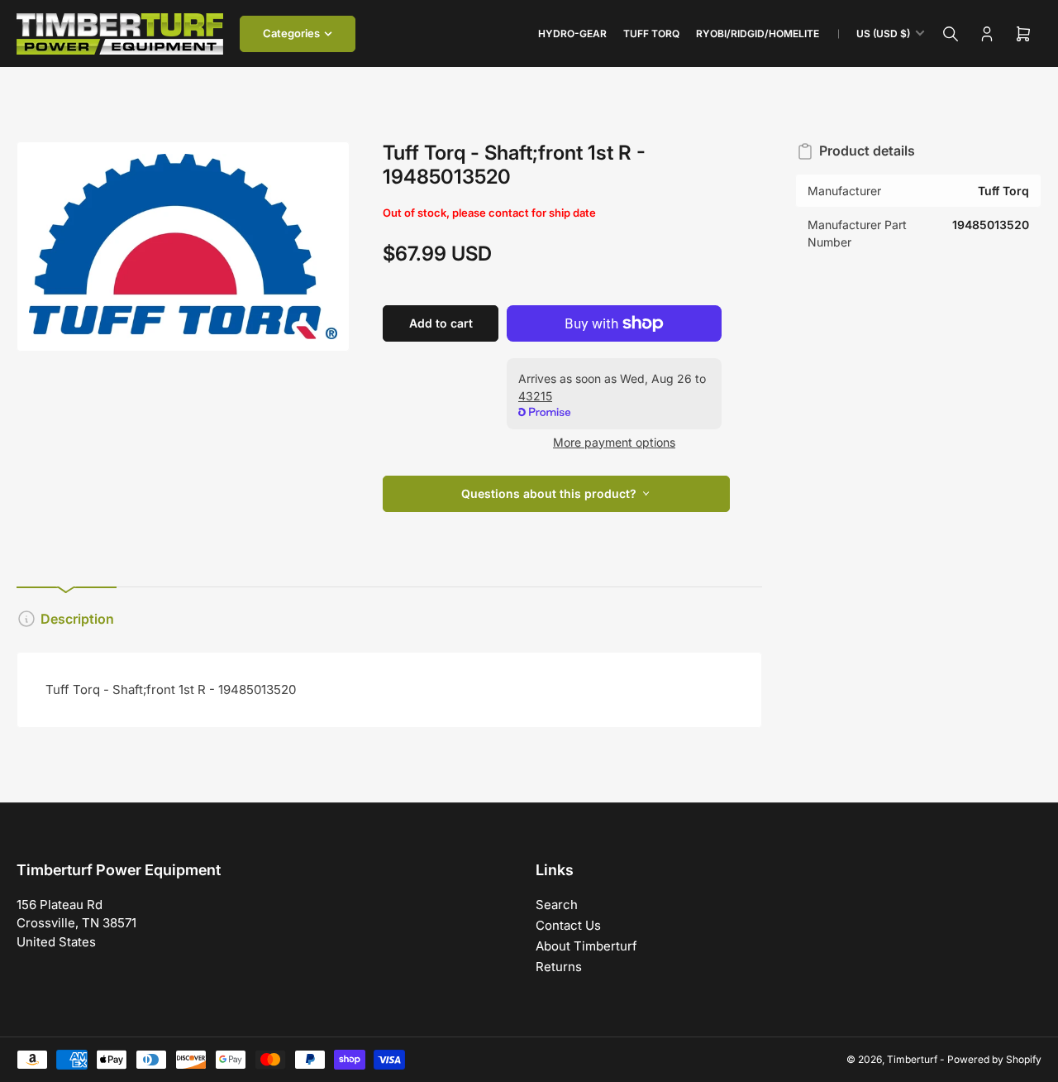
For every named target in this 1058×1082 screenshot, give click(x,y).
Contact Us (568, 925)
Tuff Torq (651, 33)
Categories (291, 33)
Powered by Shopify (994, 1059)
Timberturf (912, 1059)
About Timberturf (586, 946)
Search (557, 904)
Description (77, 618)
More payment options (614, 442)
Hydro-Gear (572, 33)
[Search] (950, 34)
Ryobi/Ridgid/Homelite (757, 33)
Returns (559, 966)
